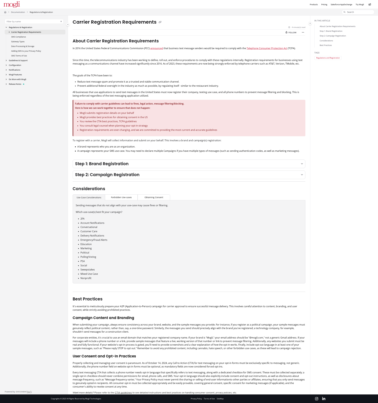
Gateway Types (18, 41)
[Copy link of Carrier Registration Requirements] (160, 22)
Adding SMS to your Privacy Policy (26, 51)
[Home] (12, 4)
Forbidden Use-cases (121, 197)
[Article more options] (303, 32)
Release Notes (15, 84)
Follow (292, 32)
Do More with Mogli (17, 79)
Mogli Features (15, 74)
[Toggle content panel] (310, 23)
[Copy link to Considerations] (109, 189)
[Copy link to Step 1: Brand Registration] (133, 164)
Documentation (18, 12)
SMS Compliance (18, 36)
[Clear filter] (61, 21)
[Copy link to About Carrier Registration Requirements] (163, 41)
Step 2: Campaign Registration (333, 36)
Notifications (14, 69)
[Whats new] (369, 4)
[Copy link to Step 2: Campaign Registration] (144, 175)
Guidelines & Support (18, 60)
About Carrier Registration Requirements (337, 26)
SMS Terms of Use (19, 55)
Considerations (326, 40)
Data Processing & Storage (22, 46)
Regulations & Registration (20, 27)
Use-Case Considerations (89, 197)
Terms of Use (209, 398)
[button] (358, 12)
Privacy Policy (196, 398)
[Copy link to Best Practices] (107, 299)
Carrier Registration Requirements (26, 32)
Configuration (15, 65)
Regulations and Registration (328, 58)
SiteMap (220, 398)
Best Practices (326, 45)
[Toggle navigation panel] (68, 24)
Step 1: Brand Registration (331, 31)
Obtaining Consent (154, 197)
